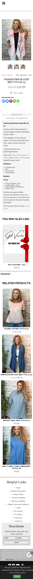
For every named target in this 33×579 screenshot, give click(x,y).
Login (18, 508)
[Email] (14, 101)
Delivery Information (18, 491)
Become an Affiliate (18, 501)
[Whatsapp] (18, 101)
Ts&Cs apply (9, 559)
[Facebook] (3, 101)
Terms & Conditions (18, 498)
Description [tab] (16, 115)
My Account (18, 511)
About (18, 488)
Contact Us (18, 521)
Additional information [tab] (16, 118)
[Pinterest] (10, 101)
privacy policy (19, 573)
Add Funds (18, 518)
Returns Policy (18, 494)
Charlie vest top (19, 158)
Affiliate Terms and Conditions (18, 504)
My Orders (18, 514)
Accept (17, 576)
